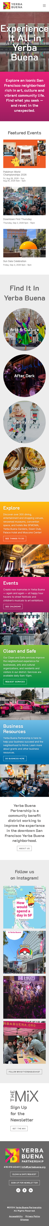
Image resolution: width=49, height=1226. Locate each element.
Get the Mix (19, 1128)
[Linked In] (31, 1190)
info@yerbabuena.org (33, 1166)
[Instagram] (18, 1190)
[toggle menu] (44, 5)
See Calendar (13, 606)
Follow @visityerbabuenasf (24, 1071)
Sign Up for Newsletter (24, 1182)
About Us (24, 848)
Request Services (15, 681)
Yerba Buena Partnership (28, 1207)
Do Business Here (14, 758)
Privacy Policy (32, 1216)
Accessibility (16, 1216)
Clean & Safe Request (24, 1174)
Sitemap (24, 1219)
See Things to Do (14, 538)
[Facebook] (24, 1190)
